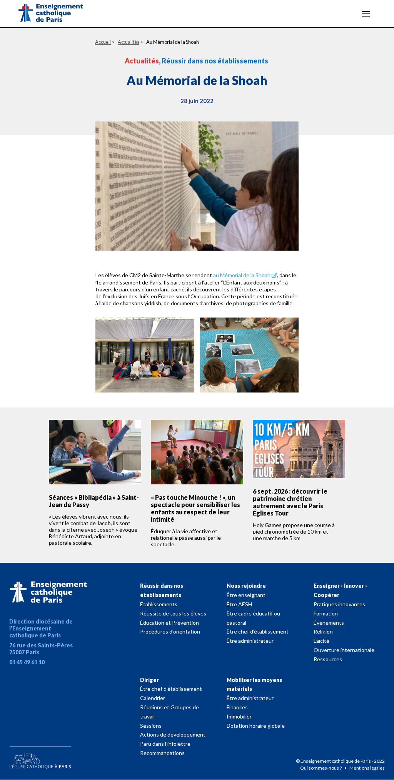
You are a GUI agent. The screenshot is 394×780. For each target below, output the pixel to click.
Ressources (328, 659)
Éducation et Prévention (169, 622)
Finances (237, 707)
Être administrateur (250, 640)
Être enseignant (246, 595)
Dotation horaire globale (256, 725)
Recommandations (162, 753)
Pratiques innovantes (339, 604)
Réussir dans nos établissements (161, 590)
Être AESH (239, 604)
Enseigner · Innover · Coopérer (340, 590)
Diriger (149, 680)
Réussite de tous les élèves (173, 613)
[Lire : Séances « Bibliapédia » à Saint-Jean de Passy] (95, 452)
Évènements (329, 622)
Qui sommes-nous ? (321, 768)
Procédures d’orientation (170, 631)
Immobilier (239, 716)
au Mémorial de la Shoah (241, 275)
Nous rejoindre (246, 585)
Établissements (158, 604)
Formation (326, 613)
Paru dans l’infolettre (165, 743)
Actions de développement (172, 734)
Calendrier (152, 698)
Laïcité (321, 640)
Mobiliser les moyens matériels (254, 684)
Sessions (151, 725)
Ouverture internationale (344, 650)
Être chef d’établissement (258, 631)
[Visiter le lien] (56, 14)
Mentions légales (367, 768)
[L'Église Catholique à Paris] (40, 756)
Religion (323, 631)
